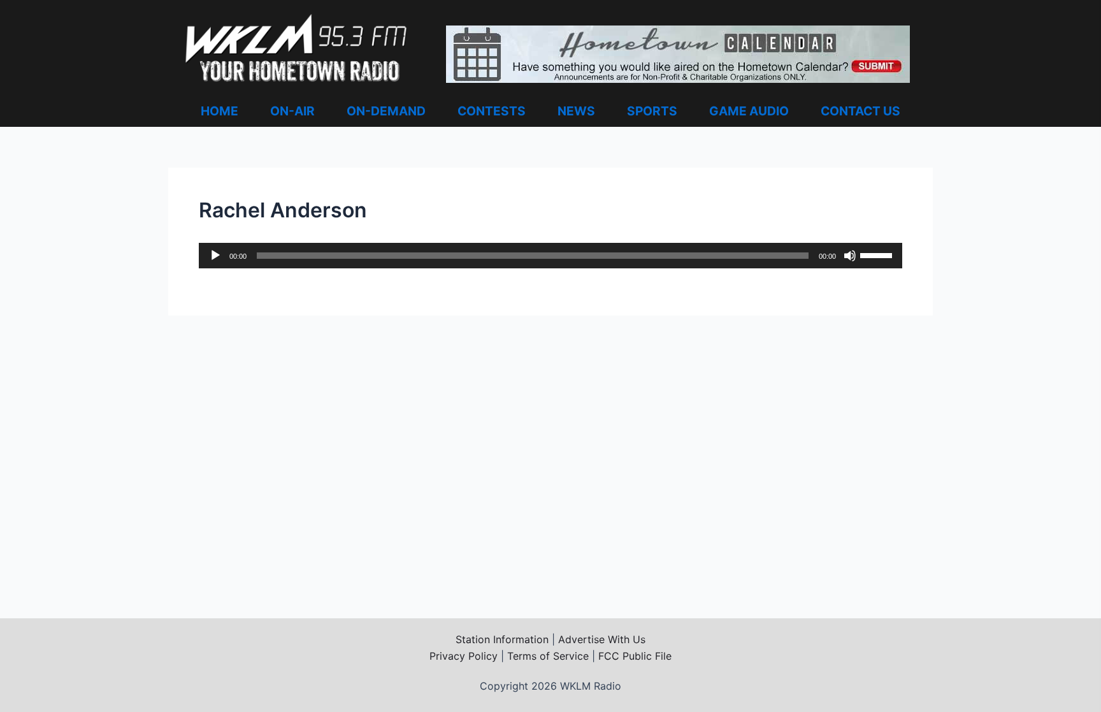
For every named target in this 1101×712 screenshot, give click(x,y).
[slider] (878, 254)
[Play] (215, 255)
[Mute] (850, 255)
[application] (550, 255)
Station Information (502, 639)
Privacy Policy (463, 656)
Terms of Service (548, 656)
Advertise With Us (601, 639)
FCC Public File (635, 656)
